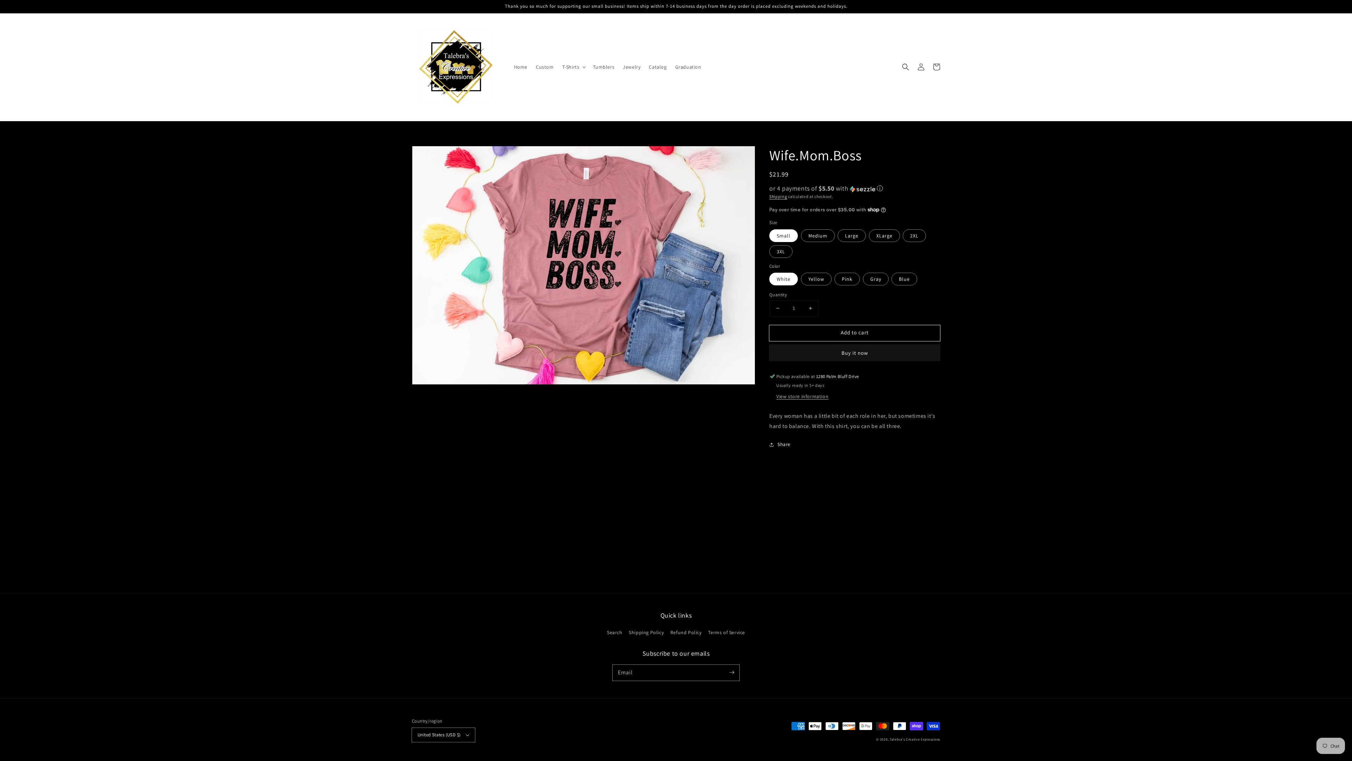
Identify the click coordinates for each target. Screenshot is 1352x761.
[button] (573, 67)
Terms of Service (726, 632)
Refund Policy (686, 632)
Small (783, 236)
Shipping (778, 196)
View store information (802, 396)
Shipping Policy (646, 632)
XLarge (884, 236)
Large (851, 236)
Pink (847, 279)
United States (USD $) (439, 735)
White (783, 279)
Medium (817, 236)
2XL (914, 236)
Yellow (816, 279)
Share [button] (783, 444)
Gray (875, 279)
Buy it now (854, 352)
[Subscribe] (731, 672)
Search (614, 632)
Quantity (778, 295)
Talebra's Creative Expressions (915, 739)
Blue (904, 279)
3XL (781, 251)
